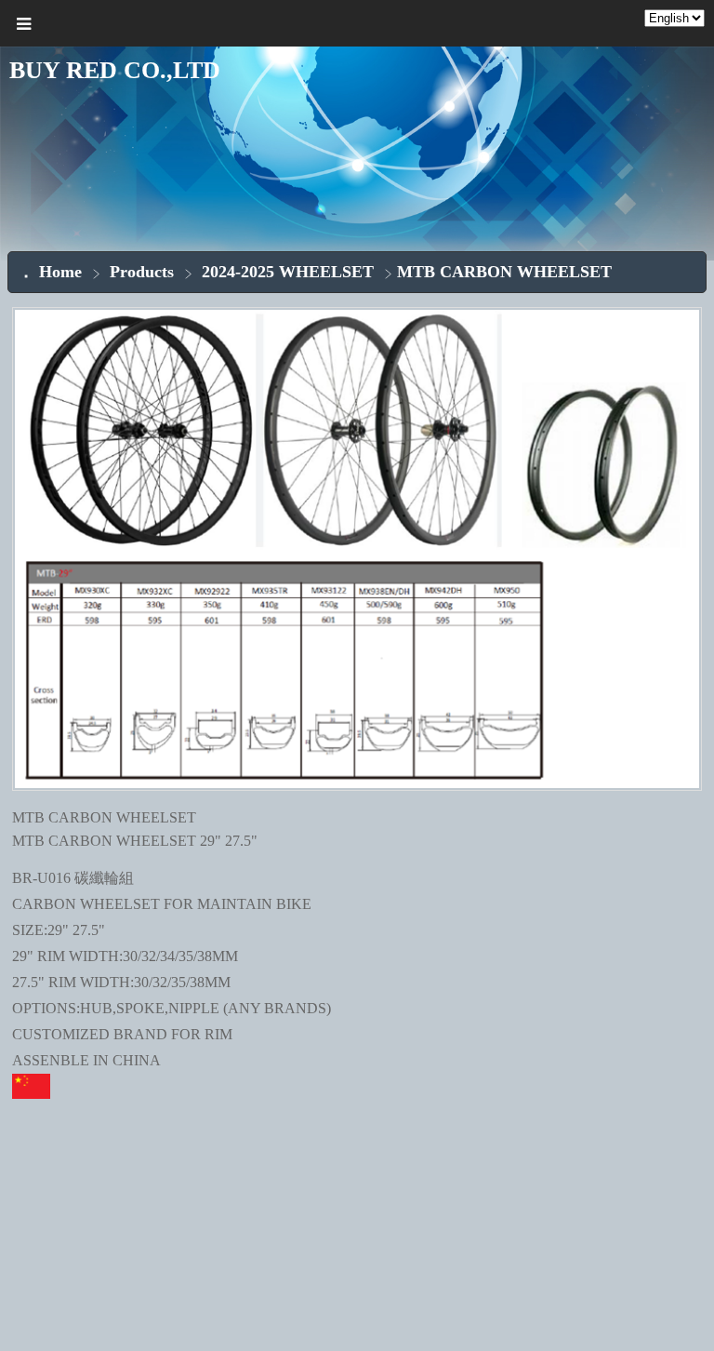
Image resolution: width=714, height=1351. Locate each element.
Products (144, 271)
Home (60, 271)
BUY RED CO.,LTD (114, 70)
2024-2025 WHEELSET (288, 271)
